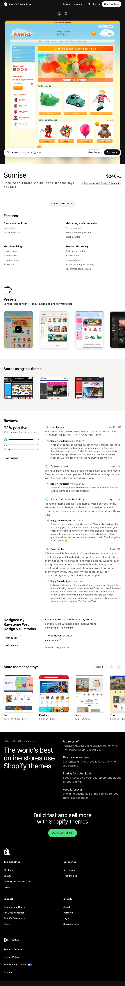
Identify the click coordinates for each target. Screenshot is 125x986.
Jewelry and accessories (17, 881)
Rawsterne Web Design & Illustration (102, 183)
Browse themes (71, 4)
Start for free (111, 4)
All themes (12, 645)
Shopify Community (14, 918)
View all (100, 666)
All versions (67, 627)
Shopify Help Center (15, 907)
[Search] (89, 4)
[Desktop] (59, 13)
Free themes (70, 875)
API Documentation (14, 912)
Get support (12, 637)
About (66, 907)
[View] (18, 388)
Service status (71, 924)
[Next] (118, 368)
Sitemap (8, 972)
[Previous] (111, 368)
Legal (66, 918)
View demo (94, 152)
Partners (68, 912)
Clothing (8, 870)
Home (7, 887)
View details (51, 627)
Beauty (7, 875)
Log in (96, 4)
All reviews (12, 458)
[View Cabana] (54, 329)
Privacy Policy (11, 957)
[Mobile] (65, 13)
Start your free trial (62, 833)
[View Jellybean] (89, 329)
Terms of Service (13, 949)
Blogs (7, 924)
